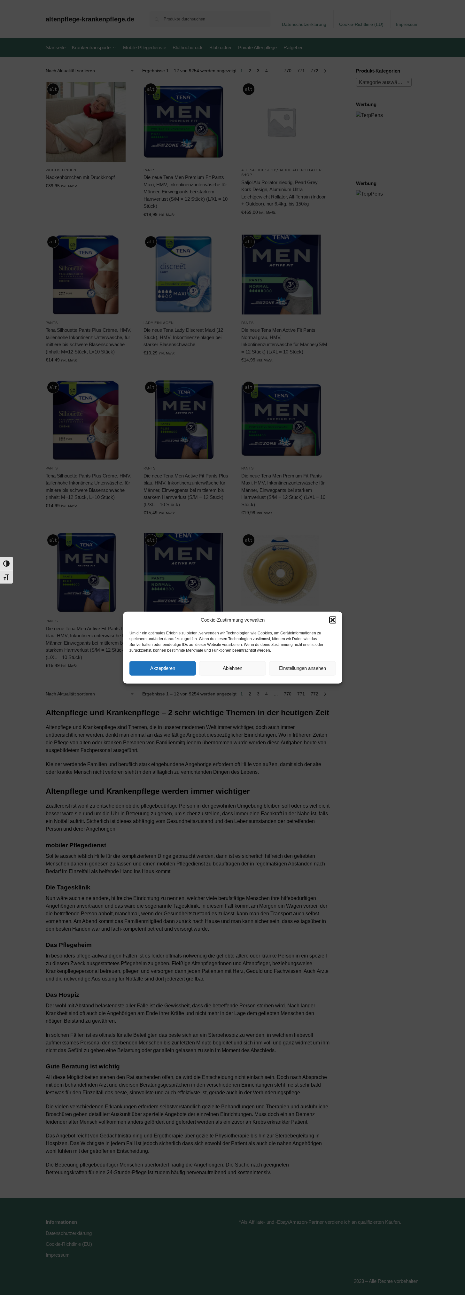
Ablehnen (232, 668)
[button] (332, 620)
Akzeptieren (162, 668)
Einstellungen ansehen (302, 668)
